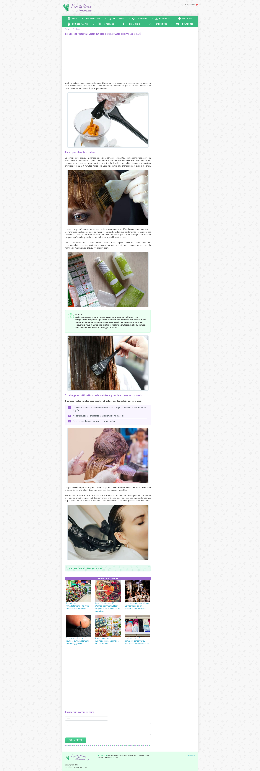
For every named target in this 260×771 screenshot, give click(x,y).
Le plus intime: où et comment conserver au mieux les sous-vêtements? (137, 641)
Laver (74, 18)
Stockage (109, 24)
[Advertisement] (108, 57)
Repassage (95, 18)
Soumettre (75, 740)
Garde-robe (161, 24)
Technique (142, 18)
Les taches (187, 18)
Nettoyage (118, 18)
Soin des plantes (80, 24)
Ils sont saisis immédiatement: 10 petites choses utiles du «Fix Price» (78, 606)
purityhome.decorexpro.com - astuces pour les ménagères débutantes (87, 7)
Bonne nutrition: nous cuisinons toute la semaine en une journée (107, 641)
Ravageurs (164, 18)
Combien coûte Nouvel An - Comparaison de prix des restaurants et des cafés (137, 606)
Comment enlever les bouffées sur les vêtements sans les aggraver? (78, 641)
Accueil (67, 29)
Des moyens (134, 24)
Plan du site (190, 755)
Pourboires (187, 24)
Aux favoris (190, 5)
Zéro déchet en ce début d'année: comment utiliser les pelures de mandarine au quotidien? (107, 607)
